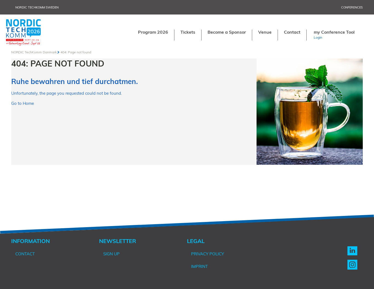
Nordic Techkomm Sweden (37, 7)
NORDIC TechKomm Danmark (34, 52)
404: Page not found (76, 52)
